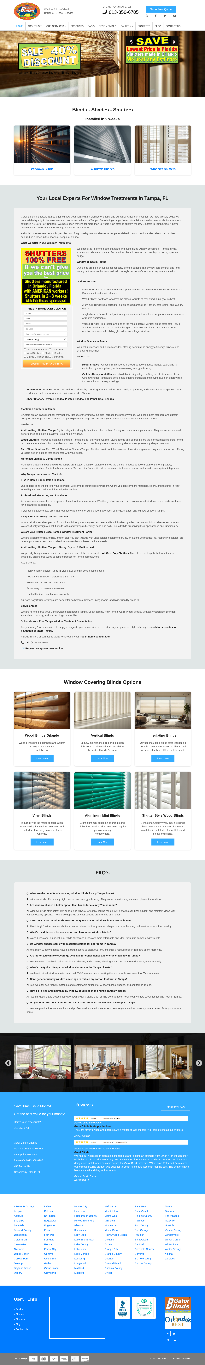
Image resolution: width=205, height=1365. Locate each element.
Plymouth (140, 1220)
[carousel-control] (7, 64)
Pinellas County (143, 1215)
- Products (19, 1309)
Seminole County (144, 1249)
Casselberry (20, 1234)
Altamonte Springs (24, 1206)
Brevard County (22, 1230)
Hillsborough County (85, 1215)
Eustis (47, 1230)
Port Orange (142, 1230)
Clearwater (20, 1244)
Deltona (48, 1211)
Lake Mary (80, 1249)
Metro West (111, 1215)
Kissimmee (80, 1230)
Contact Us (173, 26)
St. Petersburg (143, 1258)
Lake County (81, 1244)
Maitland (79, 1268)
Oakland (109, 1239)
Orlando (109, 1258)
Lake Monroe (81, 1253)
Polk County (141, 1225)
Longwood (80, 1263)
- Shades (19, 1314)
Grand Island (51, 1268)
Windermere (172, 1234)
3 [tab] (106, 87)
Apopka (18, 1211)
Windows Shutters (163, 169)
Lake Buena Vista (84, 1239)
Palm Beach (141, 1206)
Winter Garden (173, 1239)
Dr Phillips (50, 1215)
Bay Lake (19, 1220)
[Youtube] (174, 16)
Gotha (47, 1263)
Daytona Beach (22, 1268)
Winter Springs (173, 1249)
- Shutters (19, 1319)
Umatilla (169, 1225)
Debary (18, 1272)
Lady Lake (80, 1234)
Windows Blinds (42, 169)
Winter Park (171, 1244)
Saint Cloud (141, 1239)
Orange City (111, 1249)
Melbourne (110, 1206)
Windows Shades (102, 169)
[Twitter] (165, 16)
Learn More (42, 758)
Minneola (110, 1220)
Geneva (48, 1253)
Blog (158, 26)
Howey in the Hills (84, 1220)
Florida (48, 1244)
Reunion (139, 1234)
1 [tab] (98, 87)
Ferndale (49, 1239)
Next (199, 1063)
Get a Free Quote (161, 9)
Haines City (80, 1206)
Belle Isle (19, 1225)
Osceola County (113, 1268)
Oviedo (109, 1272)
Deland (48, 1206)
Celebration (20, 1239)
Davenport (20, 1263)
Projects (144, 26)
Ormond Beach (113, 1263)
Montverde (110, 1225)
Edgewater (50, 1220)
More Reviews (176, 1107)
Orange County (113, 1253)
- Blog (17, 1324)
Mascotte (79, 1272)
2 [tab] (102, 87)
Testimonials (107, 26)
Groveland (50, 1272)
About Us (34, 26)
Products (77, 26)
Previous (8, 1063)
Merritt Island (112, 1211)
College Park (21, 1258)
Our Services (55, 26)
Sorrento (139, 1253)
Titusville (170, 1220)
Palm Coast (141, 1211)
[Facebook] (155, 16)
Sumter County (143, 1263)
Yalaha (169, 1253)
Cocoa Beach (21, 1253)
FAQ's (91, 26)
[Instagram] (147, 16)
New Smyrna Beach (116, 1234)
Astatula (18, 1215)
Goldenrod (50, 1258)
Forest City (50, 1249)
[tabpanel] (102, 64)
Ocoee (108, 1244)
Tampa (169, 1206)
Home (19, 26)
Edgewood (50, 1225)
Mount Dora (111, 1230)
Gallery (126, 26)
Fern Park (49, 1234)
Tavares (169, 1211)
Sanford (139, 1244)
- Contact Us (21, 1329)
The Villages (172, 1215)
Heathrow (79, 1211)
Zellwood (170, 1258)
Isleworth (79, 1225)
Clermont (19, 1249)
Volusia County (173, 1230)
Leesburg (79, 1258)
